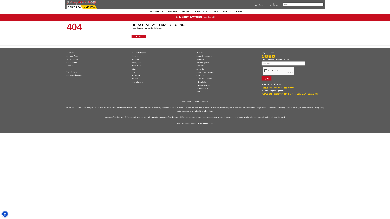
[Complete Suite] (82, 4)
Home (139, 37)
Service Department (211, 11)
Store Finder (185, 11)
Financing (238, 11)
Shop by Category (157, 11)
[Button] (321, 4)
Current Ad (172, 11)
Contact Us (226, 11)
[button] (274, 4)
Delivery (196, 11)
